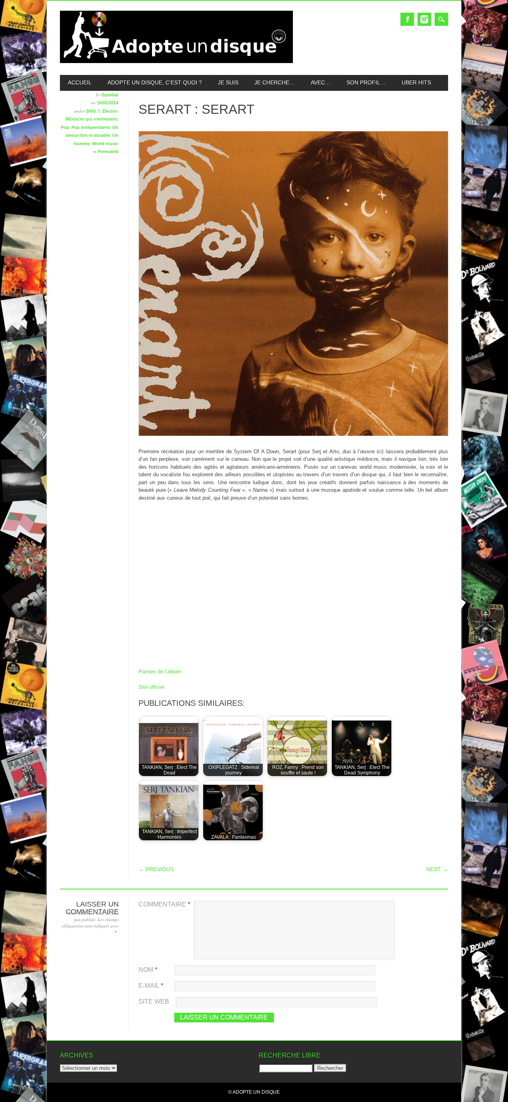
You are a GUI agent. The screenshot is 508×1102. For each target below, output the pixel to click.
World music (105, 143)
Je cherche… (274, 82)
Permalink (108, 151)
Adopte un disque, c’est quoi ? (155, 82)
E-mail (151, 985)
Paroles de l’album (160, 672)
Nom (148, 969)
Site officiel (151, 687)
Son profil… (366, 82)
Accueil (80, 82)
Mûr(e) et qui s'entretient (91, 119)
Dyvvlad (110, 94)
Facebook (407, 19)
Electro (109, 111)
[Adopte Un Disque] (176, 61)
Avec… (321, 82)
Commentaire (164, 904)
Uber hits (416, 82)
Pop (65, 127)
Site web (154, 1001)
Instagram (424, 19)
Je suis (228, 82)
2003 (90, 111)
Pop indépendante (90, 127)
